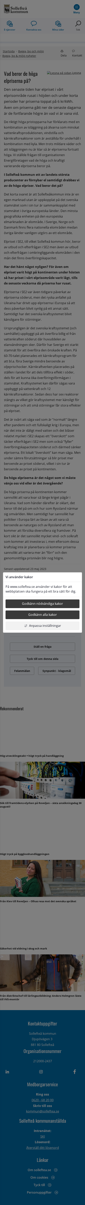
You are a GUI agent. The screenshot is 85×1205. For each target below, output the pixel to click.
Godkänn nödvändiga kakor (42, 603)
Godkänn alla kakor (42, 614)
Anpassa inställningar (45, 625)
